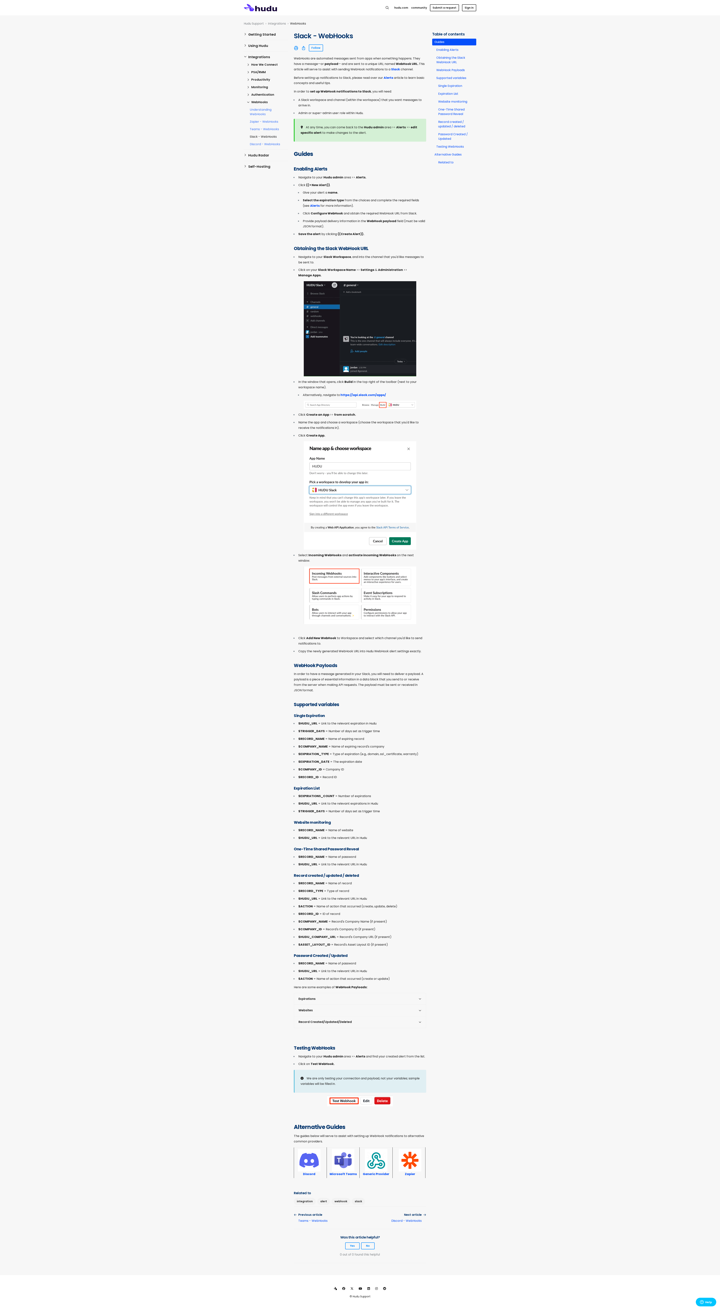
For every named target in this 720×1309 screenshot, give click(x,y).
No (368, 1246)
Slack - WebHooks (263, 137)
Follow (315, 48)
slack (358, 1201)
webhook (340, 1201)
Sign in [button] (469, 8)
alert (323, 1201)
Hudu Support (254, 23)
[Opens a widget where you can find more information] (706, 1302)
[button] (266, 34)
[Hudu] (335, 1289)
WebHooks (298, 23)
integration (305, 1201)
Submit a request (444, 8)
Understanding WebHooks (261, 111)
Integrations (277, 23)
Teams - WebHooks (264, 129)
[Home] (260, 7)
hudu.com (401, 8)
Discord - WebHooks (265, 144)
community (419, 8)
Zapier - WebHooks (264, 121)
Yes (352, 1246)
